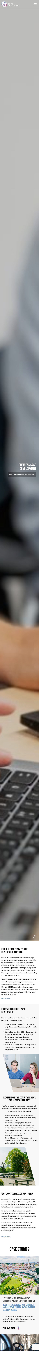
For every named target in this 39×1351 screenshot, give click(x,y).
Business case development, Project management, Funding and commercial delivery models (19, 1307)
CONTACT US (5, 999)
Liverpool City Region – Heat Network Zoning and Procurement (19, 1300)
